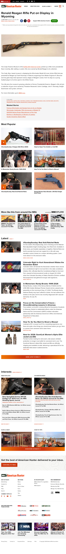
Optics (19, 491)
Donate (22, 1)
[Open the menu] (60, 6)
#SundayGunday (39, 376)
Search (3, 491)
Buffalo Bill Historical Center (32, 67)
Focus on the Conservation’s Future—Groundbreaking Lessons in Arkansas (39, 303)
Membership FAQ (55, 486)
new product (20, 402)
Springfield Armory (7, 402)
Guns (19, 489)
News (26, 6)
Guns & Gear (46, 6)
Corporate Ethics (21, 541)
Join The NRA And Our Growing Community (24, 533)
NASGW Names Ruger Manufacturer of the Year (22, 112)
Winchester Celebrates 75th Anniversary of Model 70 (23, 110)
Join (13, 1)
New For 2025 (5, 376)
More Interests (17, 372)
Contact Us (4, 484)
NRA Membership (55, 482)
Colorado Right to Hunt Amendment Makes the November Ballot (43, 263)
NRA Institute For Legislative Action (41, 482)
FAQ (2, 486)
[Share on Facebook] (21, 20)
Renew (17, 1)
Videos (19, 495)
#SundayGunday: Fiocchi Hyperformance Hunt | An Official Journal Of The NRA (48, 416)
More (10, 239)
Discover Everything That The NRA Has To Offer (41, 533)
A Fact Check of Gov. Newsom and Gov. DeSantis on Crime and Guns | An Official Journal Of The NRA (41, 227)
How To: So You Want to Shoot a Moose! (40, 321)
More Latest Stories (39, 357)
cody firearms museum (36, 101)
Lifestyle (28, 279)
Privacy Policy (4, 541)
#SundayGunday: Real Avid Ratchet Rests (41, 242)
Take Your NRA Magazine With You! (7, 533)
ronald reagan (32, 102)
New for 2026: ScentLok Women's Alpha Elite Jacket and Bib (42, 335)
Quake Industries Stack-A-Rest (16, 117)
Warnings (30, 541)
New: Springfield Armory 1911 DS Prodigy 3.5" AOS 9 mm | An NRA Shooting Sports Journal (14, 398)
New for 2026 (35, 6)
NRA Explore (37, 485)
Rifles (12, 21)
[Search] (63, 6)
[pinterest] (29, 20)
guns (44, 101)
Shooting (37, 401)
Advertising (4, 482)
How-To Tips (38, 430)
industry (56, 101)
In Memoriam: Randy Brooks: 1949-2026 (40, 283)
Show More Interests (41, 449)
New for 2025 (4, 424)
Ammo (19, 484)
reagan (18, 102)
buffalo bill (10, 101)
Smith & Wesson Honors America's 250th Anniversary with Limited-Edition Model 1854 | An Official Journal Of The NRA (16, 412)
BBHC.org (22, 93)
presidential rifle (11, 102)
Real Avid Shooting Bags (41, 400)
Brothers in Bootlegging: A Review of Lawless (21, 114)
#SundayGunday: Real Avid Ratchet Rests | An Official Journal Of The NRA (49, 397)
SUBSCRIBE (9, 465)
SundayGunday (38, 424)
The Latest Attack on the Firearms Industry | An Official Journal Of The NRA (24, 226)
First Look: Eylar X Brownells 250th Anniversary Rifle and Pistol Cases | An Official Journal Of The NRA (16, 418)
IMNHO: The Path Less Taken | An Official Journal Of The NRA (8, 225)
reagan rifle (24, 102)
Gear (27, 349)
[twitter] (25, 20)
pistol (14, 402)
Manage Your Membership (57, 489)
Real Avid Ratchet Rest (54, 400)
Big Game (28, 330)
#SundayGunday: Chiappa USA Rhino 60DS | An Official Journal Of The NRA (47, 410)
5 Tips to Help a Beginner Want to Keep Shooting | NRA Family (57, 226)
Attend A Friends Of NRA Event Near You (57, 533)
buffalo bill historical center (22, 101)
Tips (19, 493)
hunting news (49, 101)
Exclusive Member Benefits (57, 484)
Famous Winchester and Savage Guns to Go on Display (24, 108)
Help (2, 489)
